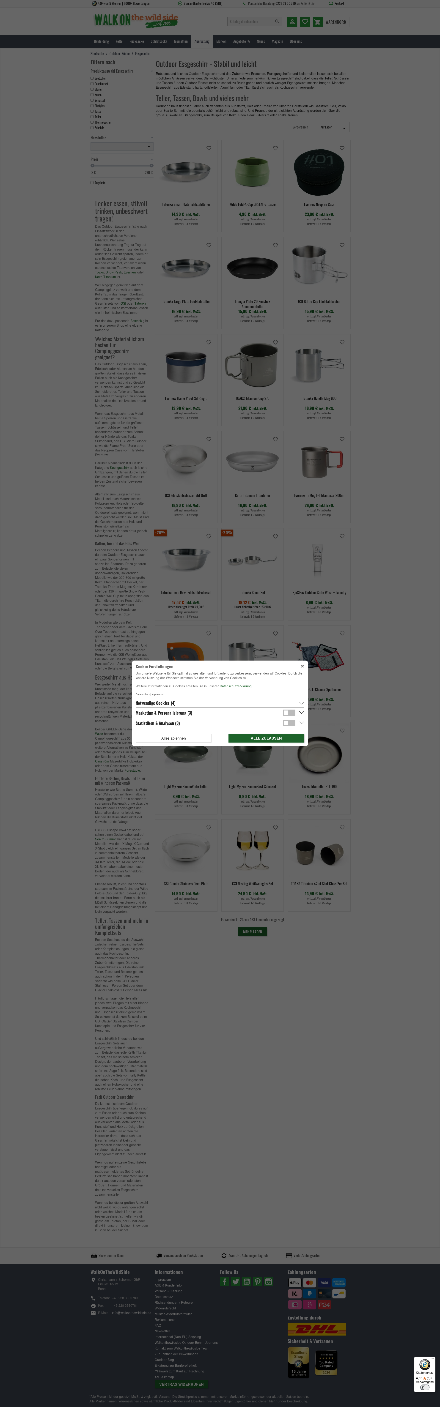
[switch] (424, 1387)
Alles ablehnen (173, 738)
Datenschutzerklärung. (236, 686)
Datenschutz (143, 694)
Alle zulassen (266, 738)
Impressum (157, 694)
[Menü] (432, 1359)
